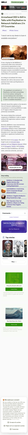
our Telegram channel (15, 144)
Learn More (14, 289)
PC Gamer (15, 140)
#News (4, 30)
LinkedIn (21, 146)
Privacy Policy (15, 419)
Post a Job (14, 324)
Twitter (14, 146)
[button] (14, 52)
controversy (4, 128)
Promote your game (17, 2)
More (13, 262)
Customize (15, 429)
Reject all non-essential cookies (14, 426)
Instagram (8, 146)
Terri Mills (6, 13)
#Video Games (13, 30)
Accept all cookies (15, 422)
